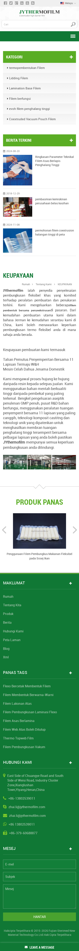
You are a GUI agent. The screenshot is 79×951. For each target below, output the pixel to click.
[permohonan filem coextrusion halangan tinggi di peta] (17, 240)
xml (6, 657)
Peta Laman (11, 640)
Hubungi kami (13, 631)
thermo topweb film (18, 738)
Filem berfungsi (20, 98)
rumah (8, 596)
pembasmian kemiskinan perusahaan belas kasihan (52, 201)
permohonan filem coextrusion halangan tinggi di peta (54, 232)
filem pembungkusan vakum (24, 747)
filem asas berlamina (18, 721)
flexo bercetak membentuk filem (27, 686)
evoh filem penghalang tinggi (29, 109)
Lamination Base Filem (25, 88)
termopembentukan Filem (27, 68)
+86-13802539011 (21, 798)
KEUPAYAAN (65, 284)
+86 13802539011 (22, 824)
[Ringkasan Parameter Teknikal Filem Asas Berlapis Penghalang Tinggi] (17, 170)
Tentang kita (12, 605)
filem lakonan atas (17, 703)
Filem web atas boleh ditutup (24, 729)
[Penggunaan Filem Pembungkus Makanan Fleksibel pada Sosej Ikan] (39, 530)
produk (8, 614)
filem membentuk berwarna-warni (28, 695)
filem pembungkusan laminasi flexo (30, 712)
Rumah (26, 284)
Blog (6, 648)
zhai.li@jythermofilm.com (27, 807)
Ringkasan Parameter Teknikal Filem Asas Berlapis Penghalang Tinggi (54, 161)
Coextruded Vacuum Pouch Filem (32, 119)
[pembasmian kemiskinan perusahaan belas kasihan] (17, 206)
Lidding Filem (18, 78)
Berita (7, 622)
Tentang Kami (44, 284)
